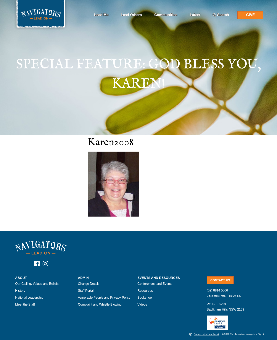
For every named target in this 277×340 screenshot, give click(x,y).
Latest (195, 15)
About (21, 278)
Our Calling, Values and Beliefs (37, 283)
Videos (142, 304)
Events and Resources (158, 278)
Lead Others (131, 15)
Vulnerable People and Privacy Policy (104, 297)
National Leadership (29, 297)
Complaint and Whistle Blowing (99, 304)
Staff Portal (85, 290)
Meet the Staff (25, 304)
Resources (145, 290)
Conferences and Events (154, 283)
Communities (165, 15)
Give (250, 15)
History (20, 290)
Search (223, 15)
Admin (83, 278)
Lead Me (101, 15)
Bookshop (144, 297)
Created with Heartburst (206, 334)
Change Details (89, 283)
